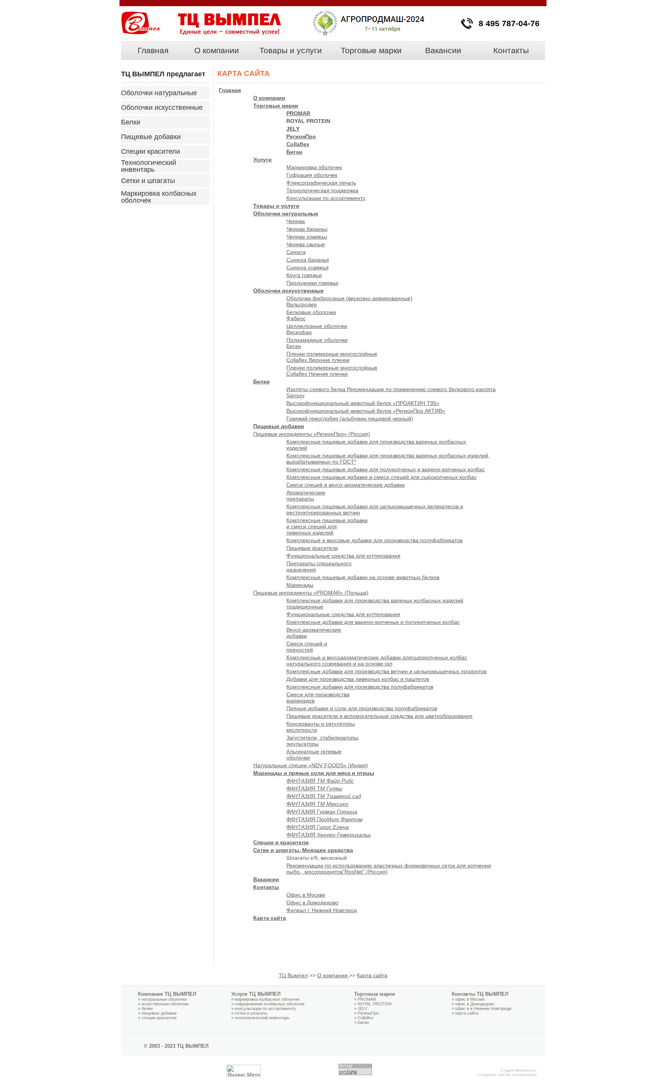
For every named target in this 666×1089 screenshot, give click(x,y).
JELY (292, 129)
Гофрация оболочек (311, 175)
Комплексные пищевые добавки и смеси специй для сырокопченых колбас (381, 477)
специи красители (159, 1017)
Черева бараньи (307, 229)
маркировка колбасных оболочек (267, 999)
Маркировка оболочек (314, 167)
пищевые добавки (159, 1013)
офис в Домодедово (474, 1004)
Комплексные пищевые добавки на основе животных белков (362, 577)
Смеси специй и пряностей (306, 646)
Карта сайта (269, 918)
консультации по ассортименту (265, 1008)
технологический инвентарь (262, 1017)
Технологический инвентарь (148, 166)
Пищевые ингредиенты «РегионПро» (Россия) (311, 434)
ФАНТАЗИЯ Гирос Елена (317, 827)
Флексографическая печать (321, 183)
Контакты (511, 50)
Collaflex (297, 144)
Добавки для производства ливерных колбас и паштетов (357, 679)
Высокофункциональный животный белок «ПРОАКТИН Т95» (362, 403)
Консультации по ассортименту (325, 198)
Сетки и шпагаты (148, 181)
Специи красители (150, 151)
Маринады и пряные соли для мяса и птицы (313, 773)
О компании (216, 50)
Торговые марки (371, 50)
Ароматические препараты (305, 495)
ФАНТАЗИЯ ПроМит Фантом (324, 819)
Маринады (299, 585)
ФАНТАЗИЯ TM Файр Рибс (320, 781)
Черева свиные (305, 244)
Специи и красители (281, 842)
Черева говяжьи (306, 237)
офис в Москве (470, 999)
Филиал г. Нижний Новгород (321, 910)
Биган (294, 152)
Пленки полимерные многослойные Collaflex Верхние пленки (331, 357)
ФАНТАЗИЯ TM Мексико (317, 804)
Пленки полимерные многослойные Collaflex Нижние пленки (331, 371)
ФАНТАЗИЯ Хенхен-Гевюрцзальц (328, 835)
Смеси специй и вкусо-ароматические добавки (345, 485)
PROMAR (298, 113)
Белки (130, 122)
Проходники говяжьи (312, 283)
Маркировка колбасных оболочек (159, 197)
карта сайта (466, 1013)
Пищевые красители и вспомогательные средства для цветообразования (379, 716)
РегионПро (368, 1013)
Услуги (262, 159)
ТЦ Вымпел (293, 975)
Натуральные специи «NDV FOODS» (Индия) (310, 765)
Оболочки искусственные (162, 107)
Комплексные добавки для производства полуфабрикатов (359, 687)
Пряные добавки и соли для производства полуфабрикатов (361, 708)
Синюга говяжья (307, 267)
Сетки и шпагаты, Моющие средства (303, 850)
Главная (153, 50)
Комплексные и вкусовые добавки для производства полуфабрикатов (374, 540)
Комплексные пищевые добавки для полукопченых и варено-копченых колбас (385, 469)
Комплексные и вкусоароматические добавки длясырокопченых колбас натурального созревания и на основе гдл (376, 660)
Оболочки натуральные (159, 93)
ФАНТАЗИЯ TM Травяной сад (323, 796)
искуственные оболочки (164, 1004)
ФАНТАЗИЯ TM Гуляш (314, 788)
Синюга (296, 252)
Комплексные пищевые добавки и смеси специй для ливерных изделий (327, 526)
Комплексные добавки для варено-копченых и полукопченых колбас (373, 622)
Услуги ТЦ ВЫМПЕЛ (256, 994)
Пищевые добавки (151, 137)
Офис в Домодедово (312, 902)
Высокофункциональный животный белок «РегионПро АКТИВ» (365, 411)
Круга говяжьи (304, 275)
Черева (295, 221)
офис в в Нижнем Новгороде (483, 1008)
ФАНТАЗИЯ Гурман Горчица (321, 811)
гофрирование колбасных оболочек (269, 1004)
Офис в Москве (305, 895)
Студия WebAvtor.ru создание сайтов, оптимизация (507, 1072)
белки (147, 1008)
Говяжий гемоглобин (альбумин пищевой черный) (349, 418)
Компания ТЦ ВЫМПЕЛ (167, 994)
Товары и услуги (290, 50)
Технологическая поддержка (322, 190)
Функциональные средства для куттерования (343, 556)
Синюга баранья (307, 260)
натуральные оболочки (164, 999)
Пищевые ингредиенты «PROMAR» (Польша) (310, 593)
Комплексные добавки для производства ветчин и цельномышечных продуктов (386, 671)
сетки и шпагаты (251, 1013)
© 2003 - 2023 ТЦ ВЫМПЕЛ (176, 1046)
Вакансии (443, 50)
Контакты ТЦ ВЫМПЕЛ (480, 994)
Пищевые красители (312, 548)
